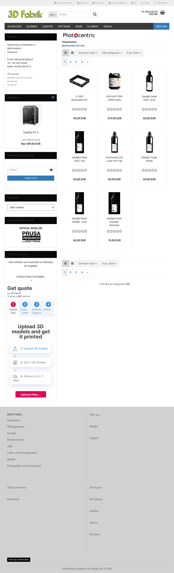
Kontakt (11, 433)
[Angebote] (52, 98)
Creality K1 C (30, 132)
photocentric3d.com (73, 45)
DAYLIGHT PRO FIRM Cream (114, 98)
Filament (93, 26)
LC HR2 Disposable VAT (79, 98)
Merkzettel (161, 3)
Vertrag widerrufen (19, 559)
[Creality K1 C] (31, 115)
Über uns (161, 26)
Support (83, 3)
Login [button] (146, 3)
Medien (11, 459)
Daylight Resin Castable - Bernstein (114, 222)
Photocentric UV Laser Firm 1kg (114, 159)
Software (64, 26)
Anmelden (31, 178)
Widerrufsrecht (15, 439)
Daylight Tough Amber (149, 159)
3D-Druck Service (64, 3)
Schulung (98, 3)
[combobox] (87, 52)
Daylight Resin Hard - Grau (149, 98)
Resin (78, 26)
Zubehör (47, 26)
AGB (9, 446)
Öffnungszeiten (15, 426)
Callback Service (118, 3)
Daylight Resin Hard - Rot (79, 159)
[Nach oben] (165, 568)
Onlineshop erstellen (74, 568)
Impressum (13, 420)
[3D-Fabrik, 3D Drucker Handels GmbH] (25, 14)
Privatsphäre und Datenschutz (24, 465)
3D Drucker (14, 26)
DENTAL (108, 26)
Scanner (32, 26)
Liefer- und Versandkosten (22, 452)
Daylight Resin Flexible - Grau (79, 220)
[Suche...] (95, 15)
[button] (134, 3)
